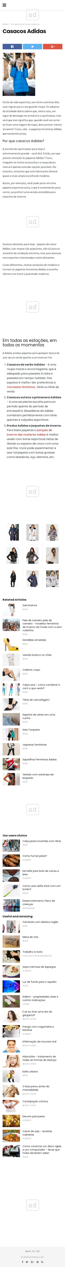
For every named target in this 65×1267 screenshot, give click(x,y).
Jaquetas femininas (35, 744)
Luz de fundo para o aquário (40, 982)
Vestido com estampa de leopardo (38, 776)
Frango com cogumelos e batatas (38, 1028)
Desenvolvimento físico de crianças (39, 902)
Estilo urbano (30, 1071)
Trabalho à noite (32, 952)
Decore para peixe (34, 1116)
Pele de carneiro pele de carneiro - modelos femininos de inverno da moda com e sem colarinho (42, 625)
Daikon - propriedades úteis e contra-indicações (40, 998)
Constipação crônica (35, 1101)
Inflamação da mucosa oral (39, 1041)
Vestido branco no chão (37, 655)
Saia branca (30, 605)
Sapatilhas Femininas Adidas (40, 759)
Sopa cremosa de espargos (39, 967)
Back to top (32, 1251)
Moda (5, 24)
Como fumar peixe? (35, 856)
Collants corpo (31, 670)
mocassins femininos (21, 387)
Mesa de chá (30, 937)
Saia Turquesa (31, 729)
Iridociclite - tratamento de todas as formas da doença (39, 1058)
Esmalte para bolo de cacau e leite (41, 872)
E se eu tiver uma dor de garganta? (37, 1013)
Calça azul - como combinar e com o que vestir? (41, 686)
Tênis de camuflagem (36, 700)
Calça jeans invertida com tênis (42, 841)
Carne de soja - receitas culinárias (37, 1133)
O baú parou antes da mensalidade (36, 1088)
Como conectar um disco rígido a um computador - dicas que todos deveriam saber (42, 1150)
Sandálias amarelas (34, 640)
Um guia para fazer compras (25, 24)
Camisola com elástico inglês (40, 922)
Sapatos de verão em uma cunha (39, 716)
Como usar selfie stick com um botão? (42, 887)
